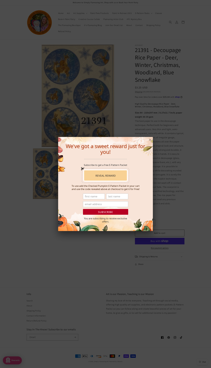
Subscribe (105, 212)
